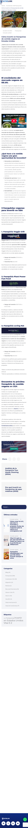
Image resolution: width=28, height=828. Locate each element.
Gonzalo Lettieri (7, 33)
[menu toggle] (1, 4)
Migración (8, 582)
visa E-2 (16, 408)
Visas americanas (10, 602)
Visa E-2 (7, 595)
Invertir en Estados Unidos (13, 619)
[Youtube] (18, 823)
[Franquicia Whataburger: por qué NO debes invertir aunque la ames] (6, 554)
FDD (5, 618)
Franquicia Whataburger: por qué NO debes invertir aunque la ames (16, 555)
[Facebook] (3, 823)
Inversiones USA (10, 5)
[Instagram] (8, 823)
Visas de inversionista (11, 605)
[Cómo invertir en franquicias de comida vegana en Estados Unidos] (9, 459)
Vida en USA (8, 592)
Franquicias (18, 5)
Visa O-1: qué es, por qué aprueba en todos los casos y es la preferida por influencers (17, 541)
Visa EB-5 (8, 599)
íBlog (6, 572)
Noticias (7, 585)
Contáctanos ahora (6, 425)
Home (3, 5)
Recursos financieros (11, 589)
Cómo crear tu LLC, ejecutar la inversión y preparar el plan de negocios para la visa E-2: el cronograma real (17, 526)
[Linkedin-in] (13, 823)
